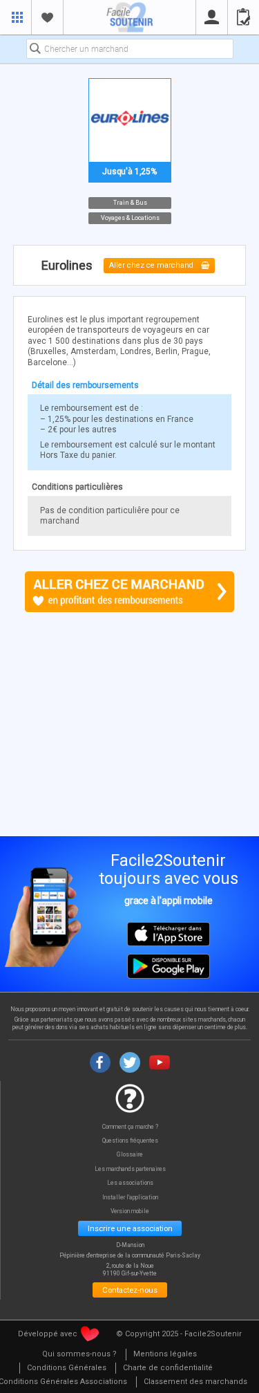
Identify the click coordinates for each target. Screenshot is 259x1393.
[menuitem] (79, 1354)
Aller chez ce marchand (152, 265)
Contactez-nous (129, 1290)
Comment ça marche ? (130, 1127)
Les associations (130, 1183)
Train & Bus (129, 202)
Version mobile (130, 1211)
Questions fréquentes (130, 1141)
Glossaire (130, 1155)
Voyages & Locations (129, 217)
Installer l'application (130, 1197)
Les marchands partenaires (130, 1169)
